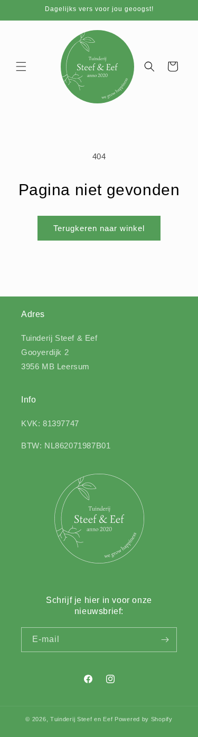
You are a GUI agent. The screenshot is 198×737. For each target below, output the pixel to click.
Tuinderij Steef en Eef (81, 719)
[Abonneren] (164, 639)
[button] (21, 66)
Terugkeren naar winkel (99, 228)
